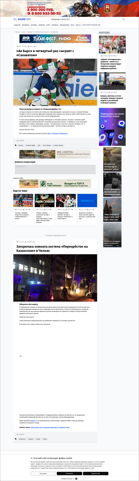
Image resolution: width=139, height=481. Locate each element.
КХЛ (39, 145)
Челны (45, 431)
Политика (42, 25)
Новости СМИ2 (18, 178)
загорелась (22, 431)
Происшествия (64, 25)
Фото (72, 25)
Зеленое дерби (30, 145)
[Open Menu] (14, 19)
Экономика (25, 25)
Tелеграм (55, 133)
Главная (17, 32)
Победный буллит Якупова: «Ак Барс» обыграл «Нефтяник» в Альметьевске (65, 215)
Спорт (48, 25)
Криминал (55, 25)
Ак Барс (21, 145)
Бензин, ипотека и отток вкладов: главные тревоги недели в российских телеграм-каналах (112, 99)
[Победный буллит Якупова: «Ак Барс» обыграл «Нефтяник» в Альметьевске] (66, 200)
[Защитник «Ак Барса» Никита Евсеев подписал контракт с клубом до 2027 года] (87, 200)
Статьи (78, 25)
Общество (17, 25)
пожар (38, 431)
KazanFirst (21, 140)
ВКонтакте (64, 133)
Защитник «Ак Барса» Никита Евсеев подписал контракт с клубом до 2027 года (87, 215)
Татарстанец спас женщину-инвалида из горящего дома (50, 419)
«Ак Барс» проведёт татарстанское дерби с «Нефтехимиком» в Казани (22, 215)
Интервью (34, 25)
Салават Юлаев (58, 145)
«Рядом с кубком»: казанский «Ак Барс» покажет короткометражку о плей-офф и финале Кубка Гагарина (44, 217)
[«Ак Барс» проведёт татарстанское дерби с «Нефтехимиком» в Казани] (23, 200)
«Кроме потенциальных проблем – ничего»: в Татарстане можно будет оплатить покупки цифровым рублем (111, 64)
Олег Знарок (47, 145)
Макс (49, 133)
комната (30, 431)
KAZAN (24, 19)
